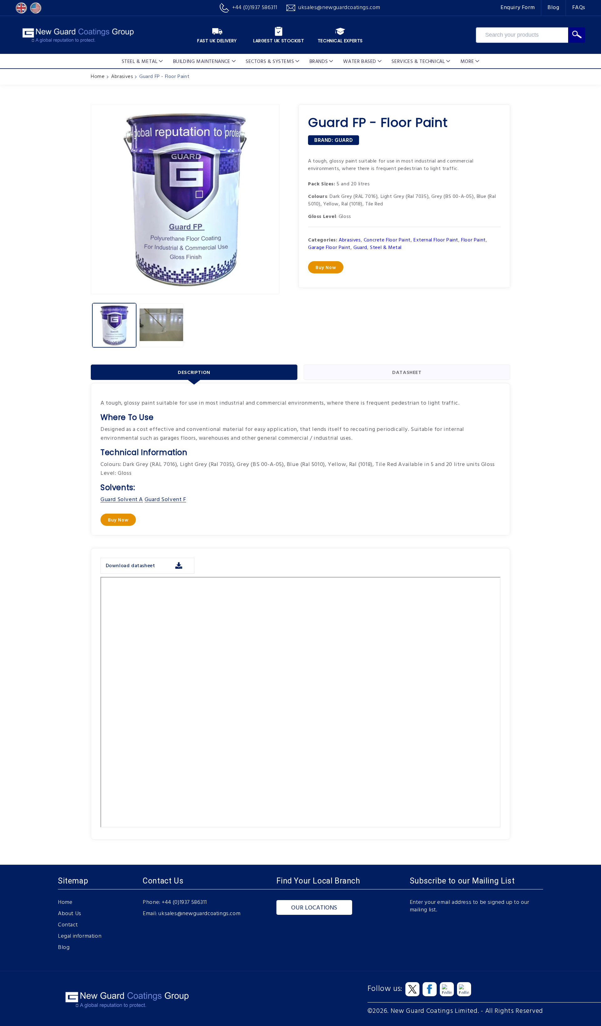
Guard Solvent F (165, 499)
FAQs (578, 7)
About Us (69, 914)
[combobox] (522, 35)
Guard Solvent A (121, 499)
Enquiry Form (518, 7)
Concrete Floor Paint (387, 240)
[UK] (21, 8)
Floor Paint (473, 240)
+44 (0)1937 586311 (184, 902)
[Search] (576, 35)
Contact (68, 925)
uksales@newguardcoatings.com (199, 914)
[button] (142, 61)
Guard (344, 140)
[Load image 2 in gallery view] (161, 325)
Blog (553, 7)
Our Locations (314, 908)
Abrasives (122, 76)
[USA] (35, 8)
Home (98, 76)
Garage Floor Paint (329, 248)
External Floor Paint (436, 240)
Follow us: (384, 989)
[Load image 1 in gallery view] (114, 325)
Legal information (79, 936)
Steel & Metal (386, 248)
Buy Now (326, 268)
